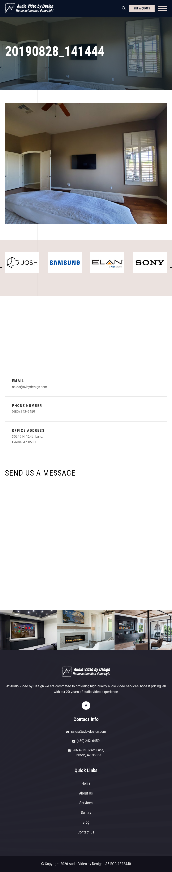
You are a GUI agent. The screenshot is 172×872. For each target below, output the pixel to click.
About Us (86, 793)
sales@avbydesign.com (29, 387)
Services (86, 803)
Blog (86, 822)
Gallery (86, 812)
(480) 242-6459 (23, 412)
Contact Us (86, 832)
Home (86, 783)
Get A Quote (141, 8)
